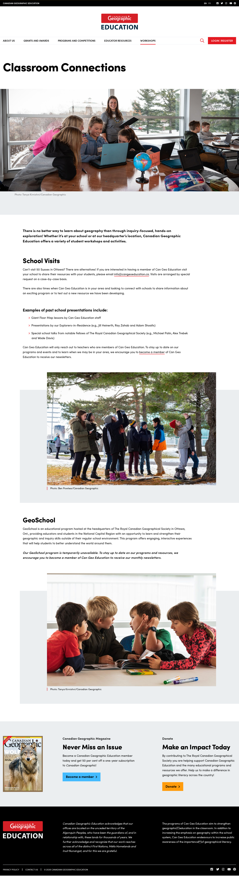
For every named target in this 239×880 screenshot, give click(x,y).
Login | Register (222, 40)
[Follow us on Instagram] (226, 3)
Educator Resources (118, 40)
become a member (152, 352)
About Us (9, 40)
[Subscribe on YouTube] (231, 3)
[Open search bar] (202, 40)
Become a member (80, 776)
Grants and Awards (36, 40)
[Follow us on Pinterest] (235, 3)
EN (205, 3)
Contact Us (31, 869)
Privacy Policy (11, 869)
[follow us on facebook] (218, 3)
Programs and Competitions (76, 40)
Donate (171, 786)
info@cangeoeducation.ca (131, 274)
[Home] (119, 22)
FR (209, 3)
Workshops (148, 40)
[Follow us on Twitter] (222, 3)
